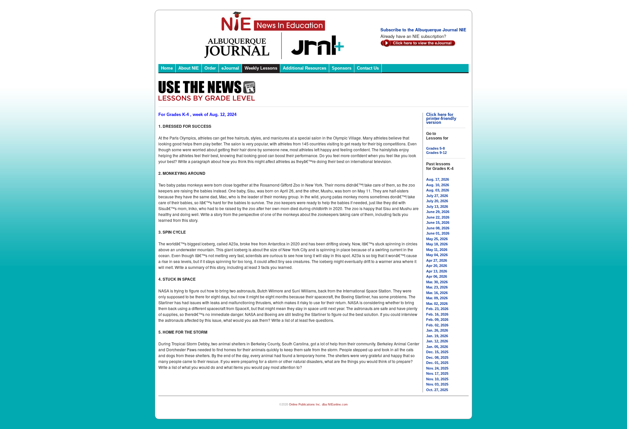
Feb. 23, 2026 (437, 309)
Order (210, 68)
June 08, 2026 (437, 228)
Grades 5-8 (435, 148)
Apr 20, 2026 (436, 266)
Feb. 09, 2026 (437, 320)
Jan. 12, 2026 (437, 341)
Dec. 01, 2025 (437, 363)
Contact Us (368, 68)
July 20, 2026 (437, 201)
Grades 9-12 (436, 153)
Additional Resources (304, 68)
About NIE (188, 68)
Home (167, 68)
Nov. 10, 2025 (437, 379)
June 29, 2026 (437, 212)
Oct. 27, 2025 (437, 390)
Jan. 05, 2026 (437, 347)
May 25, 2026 (437, 239)
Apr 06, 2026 (436, 276)
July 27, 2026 (437, 196)
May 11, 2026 (436, 250)
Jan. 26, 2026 (437, 330)
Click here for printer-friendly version (441, 118)
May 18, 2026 (437, 244)
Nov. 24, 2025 (437, 368)
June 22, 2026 (437, 217)
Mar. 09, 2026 (437, 298)
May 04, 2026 (437, 255)
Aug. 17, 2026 (437, 179)
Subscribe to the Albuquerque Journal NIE (423, 29)
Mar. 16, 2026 (437, 293)
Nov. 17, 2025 (437, 373)
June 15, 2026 (437, 222)
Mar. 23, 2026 (437, 287)
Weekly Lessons (261, 68)
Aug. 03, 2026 (437, 190)
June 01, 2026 (437, 233)
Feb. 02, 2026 (437, 325)
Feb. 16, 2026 (437, 314)
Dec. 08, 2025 (437, 357)
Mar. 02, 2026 (437, 303)
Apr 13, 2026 (436, 271)
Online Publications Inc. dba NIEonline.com (318, 404)
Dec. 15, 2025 (437, 352)
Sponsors (341, 68)
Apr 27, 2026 (436, 260)
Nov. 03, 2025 (437, 384)
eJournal (230, 68)
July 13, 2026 (437, 206)
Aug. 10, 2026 (437, 185)
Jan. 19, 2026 (437, 336)
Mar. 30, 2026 (437, 282)
